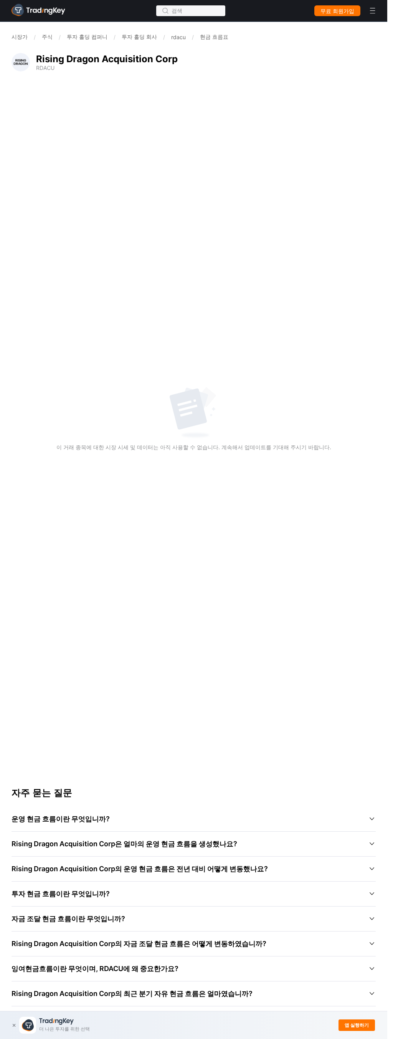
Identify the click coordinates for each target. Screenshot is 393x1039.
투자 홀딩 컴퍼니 (87, 36)
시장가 (20, 36)
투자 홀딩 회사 (139, 36)
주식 (47, 36)
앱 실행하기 (357, 1025)
